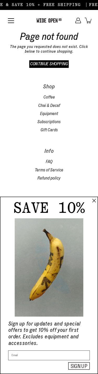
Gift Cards (49, 130)
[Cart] (88, 20)
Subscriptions (49, 122)
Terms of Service (49, 170)
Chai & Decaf (49, 105)
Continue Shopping (49, 64)
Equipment (49, 114)
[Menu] (11, 20)
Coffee (49, 97)
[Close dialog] (94, 201)
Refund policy (49, 178)
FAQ (49, 162)
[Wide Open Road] (49, 20)
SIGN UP (79, 366)
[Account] (78, 20)
